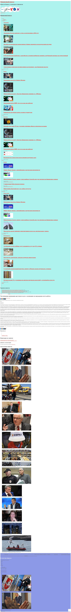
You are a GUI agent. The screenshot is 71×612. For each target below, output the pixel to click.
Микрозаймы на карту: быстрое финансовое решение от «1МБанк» (22, 93)
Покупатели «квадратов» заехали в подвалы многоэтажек (20, 257)
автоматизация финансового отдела (17, 554)
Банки (2, 69)
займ (30, 554)
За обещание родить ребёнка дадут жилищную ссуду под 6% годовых (23, 246)
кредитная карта (59, 554)
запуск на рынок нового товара (42, 554)
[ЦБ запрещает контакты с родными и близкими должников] (12, 508)
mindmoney (19, 553)
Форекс (6, 554)
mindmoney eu (26, 553)
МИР (60, 553)
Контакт (5, 19)
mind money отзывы (37, 553)
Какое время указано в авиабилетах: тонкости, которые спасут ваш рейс (11, 292)
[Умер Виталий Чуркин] (16, 430)
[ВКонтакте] (0, 328)
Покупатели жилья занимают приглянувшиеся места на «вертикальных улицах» (26, 231)
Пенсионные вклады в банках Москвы (14, 80)
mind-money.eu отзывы (13, 553)
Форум (3, 283)
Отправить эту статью (4, 335)
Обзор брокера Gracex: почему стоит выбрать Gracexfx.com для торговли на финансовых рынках (31, 179)
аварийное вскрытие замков (11, 554)
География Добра (57, 553)
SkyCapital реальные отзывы (53, 553)
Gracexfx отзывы (8, 553)
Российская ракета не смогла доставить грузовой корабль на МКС (8, 340)
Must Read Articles (2, 12)
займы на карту (32, 554)
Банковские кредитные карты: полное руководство (18, 112)
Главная (3, 18)
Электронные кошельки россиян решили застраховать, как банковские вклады (26, 67)
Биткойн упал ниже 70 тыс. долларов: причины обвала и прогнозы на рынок (25, 126)
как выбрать (51, 554)
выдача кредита (28, 554)
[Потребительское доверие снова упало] (12, 533)
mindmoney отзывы (33, 553)
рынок (26, 555)
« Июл (1, 573)
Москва (3, 282)
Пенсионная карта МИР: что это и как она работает (18, 103)
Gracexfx (6, 553)
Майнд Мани (62, 553)
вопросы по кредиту (25, 554)
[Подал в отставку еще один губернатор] (16, 382)
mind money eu (29, 553)
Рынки (3, 160)
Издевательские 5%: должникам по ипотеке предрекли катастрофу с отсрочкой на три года (29, 280)
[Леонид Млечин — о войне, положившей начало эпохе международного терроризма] (12, 412)
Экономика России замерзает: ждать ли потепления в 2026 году (21, 33)
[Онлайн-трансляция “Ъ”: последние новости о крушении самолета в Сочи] (16, 551)
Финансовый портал (7, 2)
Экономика (3, 20)
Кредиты (6, 116)
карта (53, 554)
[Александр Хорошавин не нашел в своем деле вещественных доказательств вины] (16, 483)
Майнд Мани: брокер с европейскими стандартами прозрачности (22, 170)
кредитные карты (65, 554)
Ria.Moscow (40, 553)
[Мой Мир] (3, 328)
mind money (16, 553)
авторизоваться (13, 344)
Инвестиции (3, 191)
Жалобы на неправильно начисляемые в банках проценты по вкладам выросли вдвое (28, 44)
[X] (4, 328)
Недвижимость (7, 235)
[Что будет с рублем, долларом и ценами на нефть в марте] (12, 521)
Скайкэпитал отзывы (2, 554)
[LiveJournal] (5, 328)
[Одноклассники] (1, 328)
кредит (56, 554)
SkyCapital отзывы (48, 553)
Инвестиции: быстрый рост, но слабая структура (17, 188)
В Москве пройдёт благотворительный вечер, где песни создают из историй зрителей (12, 291)
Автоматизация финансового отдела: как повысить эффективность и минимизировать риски (13, 290)
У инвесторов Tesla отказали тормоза (14, 184)
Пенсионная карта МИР (65, 553)
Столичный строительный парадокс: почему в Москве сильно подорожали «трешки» (27, 268)
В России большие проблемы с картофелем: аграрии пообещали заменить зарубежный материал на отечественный (36, 55)
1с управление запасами (2, 553)
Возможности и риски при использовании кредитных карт (20, 157)
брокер (22, 554)
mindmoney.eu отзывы (22, 553)
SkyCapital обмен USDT (44, 553)
